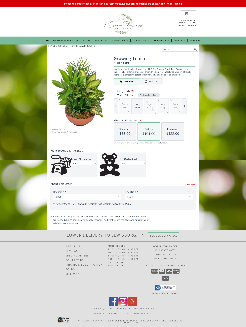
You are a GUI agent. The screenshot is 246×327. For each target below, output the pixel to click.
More (193, 40)
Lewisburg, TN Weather (107, 313)
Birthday (101, 40)
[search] (195, 49)
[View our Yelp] (132, 305)
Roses (87, 40)
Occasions (140, 40)
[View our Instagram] (123, 305)
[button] (188, 13)
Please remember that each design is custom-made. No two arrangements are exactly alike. (123, 3)
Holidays (160, 40)
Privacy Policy (149, 320)
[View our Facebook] (113, 305)
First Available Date (149, 95)
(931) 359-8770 (189, 25)
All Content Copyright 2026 (95, 320)
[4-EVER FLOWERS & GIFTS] (123, 23)
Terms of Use (132, 322)
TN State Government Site (137, 313)
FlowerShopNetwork (125, 320)
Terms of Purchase (172, 320)
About (178, 40)
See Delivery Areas (163, 235)
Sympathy (118, 40)
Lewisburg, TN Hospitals (140, 308)
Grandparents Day (65, 40)
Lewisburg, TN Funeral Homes (108, 308)
